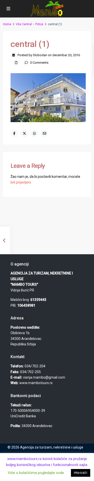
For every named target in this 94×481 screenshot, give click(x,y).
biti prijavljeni (21, 182)
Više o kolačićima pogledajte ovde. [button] (36, 473)
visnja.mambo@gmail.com (44, 377)
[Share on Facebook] (14, 133)
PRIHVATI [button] (80, 473)
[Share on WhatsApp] (34, 133)
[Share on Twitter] (24, 133)
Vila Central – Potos (29, 24)
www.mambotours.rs (36, 383)
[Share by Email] (44, 133)
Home (7, 24)
